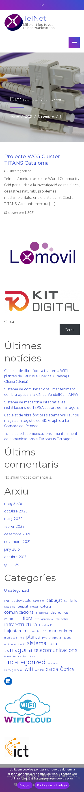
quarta (68, 637)
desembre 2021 (17, 534)
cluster (34, 606)
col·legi (46, 606)
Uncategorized (20, 171)
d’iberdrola (42, 612)
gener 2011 (13, 564)
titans (31, 656)
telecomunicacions (56, 650)
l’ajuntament (16, 630)
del (53, 612)
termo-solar (19, 656)
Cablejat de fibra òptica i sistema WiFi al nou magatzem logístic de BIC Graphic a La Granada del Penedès (41, 420)
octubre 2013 (15, 557)
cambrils (70, 600)
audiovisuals (21, 600)
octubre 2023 (16, 511)
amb (7, 600)
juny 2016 (12, 549)
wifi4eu (39, 670)
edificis (63, 612)
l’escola (35, 631)
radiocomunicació (14, 644)
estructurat (12, 619)
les (44, 630)
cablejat (54, 600)
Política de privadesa (52, 785)
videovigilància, (13, 670)
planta (33, 636)
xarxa (52, 669)
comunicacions (19, 612)
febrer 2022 (14, 526)
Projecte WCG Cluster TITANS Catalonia (32, 159)
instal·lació (45, 625)
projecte (55, 637)
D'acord (24, 785)
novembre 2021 (17, 541)
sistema (37, 643)
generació (47, 619)
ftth (37, 619)
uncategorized (25, 662)
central (22, 606)
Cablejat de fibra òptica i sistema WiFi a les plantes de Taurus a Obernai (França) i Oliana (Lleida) (40, 376)
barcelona (39, 600)
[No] (78, 778)
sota (53, 643)
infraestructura (20, 624)
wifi (29, 669)
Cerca (9, 321)
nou (21, 637)
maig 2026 (13, 503)
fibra (28, 618)
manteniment (62, 630)
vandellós (53, 663)
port (44, 637)
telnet (7, 656)
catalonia (9, 606)
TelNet (34, 18)
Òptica (67, 669)
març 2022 (13, 518)
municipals (10, 637)
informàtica (62, 619)
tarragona (18, 649)
